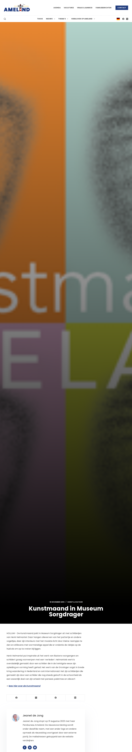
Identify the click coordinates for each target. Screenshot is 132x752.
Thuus (40, 19)
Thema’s (62, 19)
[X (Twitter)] (127, 19)
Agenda (57, 8)
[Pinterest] (55, 697)
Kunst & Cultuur (75, 602)
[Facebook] (123, 19)
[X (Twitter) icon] (35, 747)
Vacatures (69, 8)
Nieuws (49, 19)
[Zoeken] (5, 19)
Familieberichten (103, 8)
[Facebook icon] (25, 747)
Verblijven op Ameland (81, 19)
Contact (121, 8)
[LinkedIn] (75, 697)
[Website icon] (30, 747)
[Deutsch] (118, 18)
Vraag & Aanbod (84, 8)
